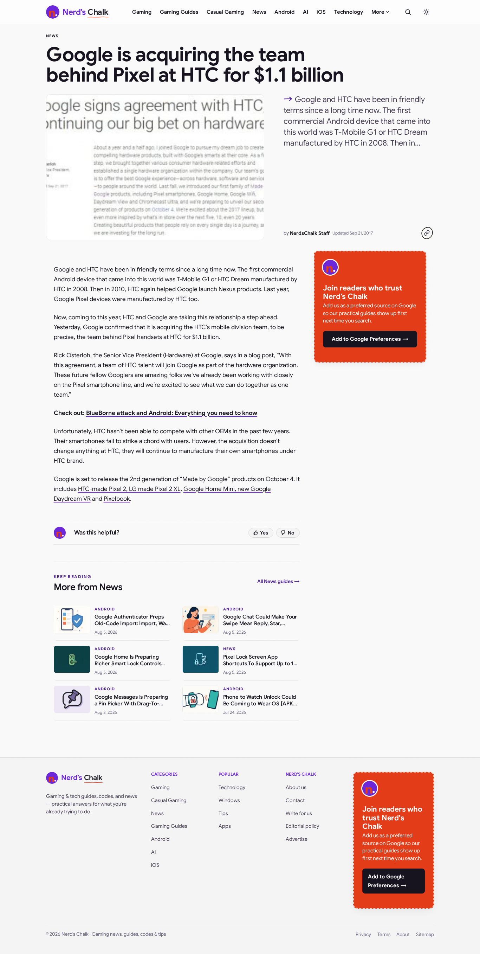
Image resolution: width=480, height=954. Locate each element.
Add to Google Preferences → (370, 339)
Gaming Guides (179, 12)
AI (305, 12)
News (259, 12)
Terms (383, 934)
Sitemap (425, 934)
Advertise (296, 839)
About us (296, 787)
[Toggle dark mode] (426, 12)
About (403, 934)
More (377, 12)
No (291, 533)
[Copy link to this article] (427, 233)
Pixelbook (117, 498)
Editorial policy (302, 826)
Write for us (299, 813)
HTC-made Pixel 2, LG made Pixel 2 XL (129, 489)
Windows (229, 800)
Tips (223, 813)
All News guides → (278, 581)
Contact (295, 800)
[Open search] (408, 12)
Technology (348, 12)
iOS (321, 12)
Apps (225, 826)
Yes (264, 533)
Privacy (363, 934)
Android (284, 12)
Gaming (141, 12)
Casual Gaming (225, 12)
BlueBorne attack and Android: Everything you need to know (171, 413)
